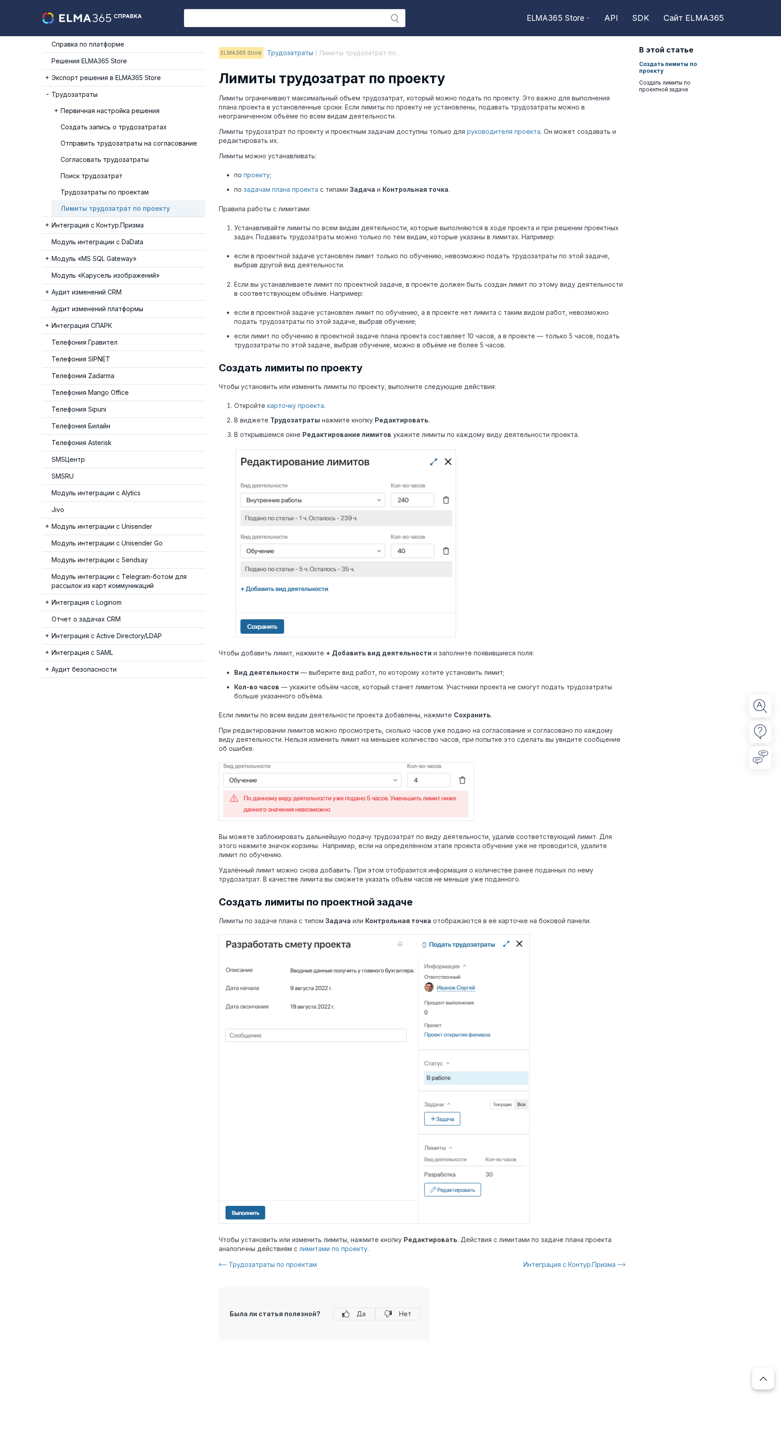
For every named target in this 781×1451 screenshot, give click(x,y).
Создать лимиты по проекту (668, 67)
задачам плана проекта (281, 189)
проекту (257, 175)
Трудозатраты (290, 53)
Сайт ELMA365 (693, 18)
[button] (395, 18)
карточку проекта (295, 405)
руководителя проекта (504, 131)
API (611, 18)
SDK (640, 18)
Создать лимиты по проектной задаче (665, 86)
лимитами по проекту (333, 1248)
